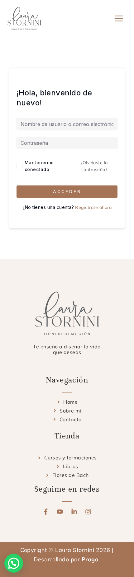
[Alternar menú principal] (119, 18)
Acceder (67, 191)
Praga (91, 559)
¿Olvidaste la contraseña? (94, 166)
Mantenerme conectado (39, 166)
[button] (13, 563)
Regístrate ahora (93, 207)
